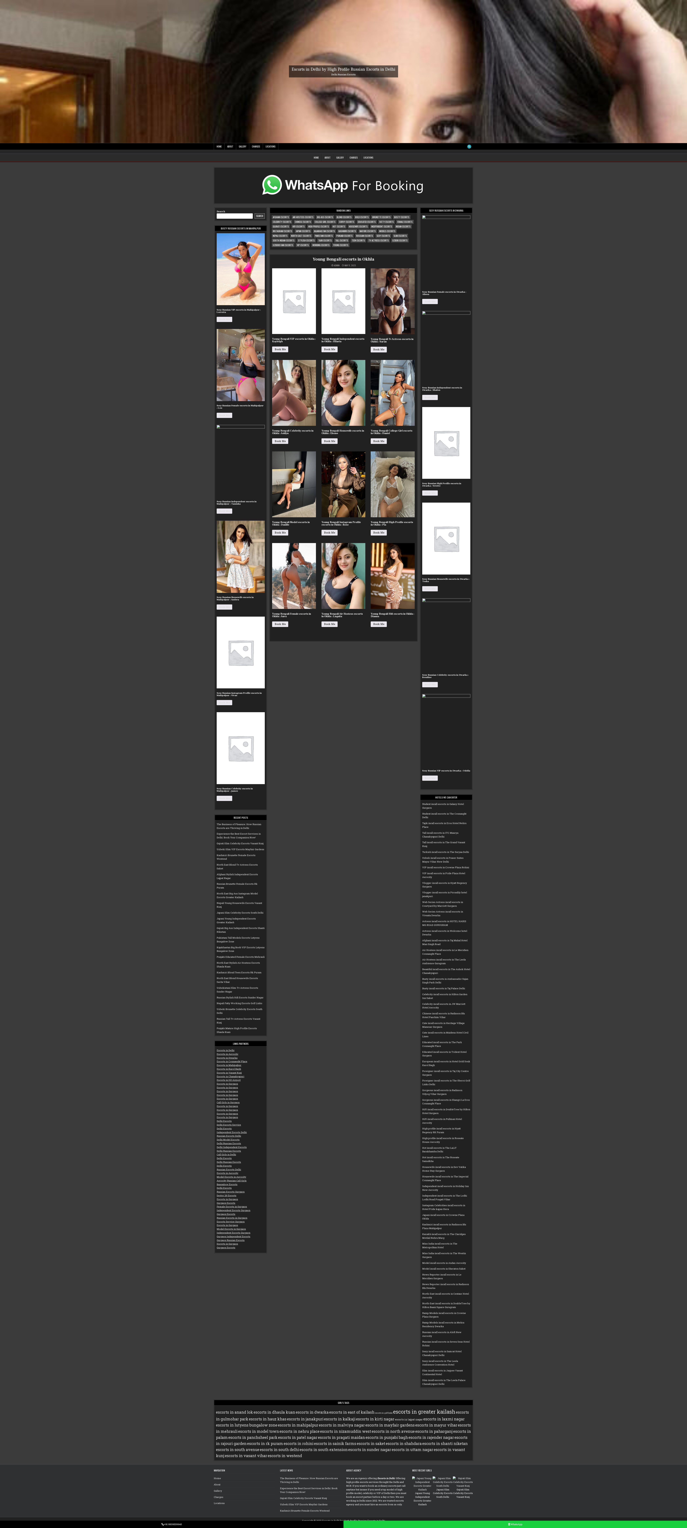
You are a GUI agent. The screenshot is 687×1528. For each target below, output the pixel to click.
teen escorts (358, 240)
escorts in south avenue (237, 1449)
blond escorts (344, 217)
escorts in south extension (323, 1449)
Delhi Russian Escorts (229, 1143)
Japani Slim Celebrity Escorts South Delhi (240, 912)
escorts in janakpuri (305, 1419)
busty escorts (401, 217)
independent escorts (381, 226)
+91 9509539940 (173, 1524)
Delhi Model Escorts (228, 1139)
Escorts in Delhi (225, 1050)
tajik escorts (325, 240)
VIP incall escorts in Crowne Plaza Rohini (445, 867)
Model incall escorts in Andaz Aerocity (444, 1263)
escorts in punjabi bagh (387, 1437)
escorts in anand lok (234, 1412)
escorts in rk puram (265, 1443)
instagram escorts (282, 231)
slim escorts (400, 236)
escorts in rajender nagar (431, 1437)
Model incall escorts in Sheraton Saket (444, 1268)
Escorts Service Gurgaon (231, 1221)
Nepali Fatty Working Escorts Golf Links (239, 1003)
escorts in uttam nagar (412, 1449)
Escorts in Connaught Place (232, 1061)
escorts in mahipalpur (298, 1425)
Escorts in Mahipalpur (229, 1065)
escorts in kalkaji (339, 1419)
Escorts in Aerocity (227, 1054)
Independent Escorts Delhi (232, 1132)
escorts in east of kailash (351, 1412)
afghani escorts (281, 217)
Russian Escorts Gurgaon (231, 1191)
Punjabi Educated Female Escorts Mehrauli (241, 956)
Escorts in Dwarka (227, 1057)
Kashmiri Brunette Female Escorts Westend (305, 1510)
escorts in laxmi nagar (444, 1419)
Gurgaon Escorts (226, 1203)
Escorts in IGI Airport (229, 1080)
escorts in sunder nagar (369, 1449)
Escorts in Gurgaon (227, 1083)
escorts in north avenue (393, 1431)
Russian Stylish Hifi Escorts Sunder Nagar (240, 997)
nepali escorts (280, 236)
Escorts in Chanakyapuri (230, 1076)
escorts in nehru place (299, 1431)
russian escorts (364, 236)
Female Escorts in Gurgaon (232, 1206)
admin (337, 265)
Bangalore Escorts (227, 1184)
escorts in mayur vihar (436, 1425)
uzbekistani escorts (283, 245)
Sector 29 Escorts (226, 1195)
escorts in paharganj (434, 1431)
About (230, 146)
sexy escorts (383, 236)
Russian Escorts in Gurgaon (232, 1217)
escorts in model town (258, 1431)
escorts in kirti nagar (375, 1419)
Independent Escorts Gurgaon (233, 1210)
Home (219, 146)
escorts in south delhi (279, 1449)
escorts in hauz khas (267, 1419)
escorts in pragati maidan (341, 1437)
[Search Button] (469, 147)
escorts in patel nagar (297, 1437)
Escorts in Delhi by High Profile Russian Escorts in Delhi (343, 69)
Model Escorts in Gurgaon (231, 1229)
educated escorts (367, 222)
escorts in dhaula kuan (274, 1412)
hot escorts (339, 226)
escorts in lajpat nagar (409, 1419)
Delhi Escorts (224, 1121)
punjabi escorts (344, 236)
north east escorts (301, 236)
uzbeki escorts (400, 240)
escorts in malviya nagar (342, 1425)
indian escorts (403, 226)
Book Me (224, 319)
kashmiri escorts (347, 231)
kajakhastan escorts (324, 231)
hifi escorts (299, 226)
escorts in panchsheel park (252, 1437)
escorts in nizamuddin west (345, 1431)
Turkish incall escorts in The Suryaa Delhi (445, 852)
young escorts (340, 245)
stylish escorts (306, 240)
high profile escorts (318, 226)
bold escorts (362, 217)
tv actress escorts (379, 240)
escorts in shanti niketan (445, 1443)
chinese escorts (303, 222)
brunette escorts (381, 217)
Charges (256, 146)
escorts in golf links (384, 1413)
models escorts (387, 231)
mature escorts (368, 231)
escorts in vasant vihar (246, 1455)
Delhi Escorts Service (229, 1124)
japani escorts (303, 231)
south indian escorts (283, 240)
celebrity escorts (282, 222)
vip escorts (303, 245)
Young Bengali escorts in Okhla (343, 259)
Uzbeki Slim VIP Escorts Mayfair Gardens (240, 849)
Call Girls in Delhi (226, 1154)
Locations (271, 146)
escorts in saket (371, 1443)
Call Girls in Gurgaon (228, 1102)
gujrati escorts (281, 226)
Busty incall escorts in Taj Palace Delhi (443, 988)
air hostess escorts (303, 217)
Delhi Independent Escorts (232, 1147)
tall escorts (341, 240)
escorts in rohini (298, 1443)
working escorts (321, 245)
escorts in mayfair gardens (390, 1425)
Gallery (242, 146)
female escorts (405, 222)
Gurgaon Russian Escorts (231, 1240)
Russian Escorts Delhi (229, 1135)
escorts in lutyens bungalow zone (246, 1425)
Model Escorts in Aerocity (231, 1176)
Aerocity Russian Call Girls (232, 1180)
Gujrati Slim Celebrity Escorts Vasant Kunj (240, 843)
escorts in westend (285, 1455)
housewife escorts (358, 226)
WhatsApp (516, 1524)
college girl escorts (325, 222)
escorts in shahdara (404, 1443)
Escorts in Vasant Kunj (229, 1072)
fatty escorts (386, 222)
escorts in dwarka (312, 1412)
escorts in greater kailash (424, 1411)
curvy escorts (346, 222)
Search (221, 211)
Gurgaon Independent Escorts (233, 1236)
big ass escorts (325, 217)
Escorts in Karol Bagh (229, 1069)
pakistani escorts (324, 236)
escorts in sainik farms (335, 1443)
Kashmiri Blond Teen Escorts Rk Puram (239, 972)
